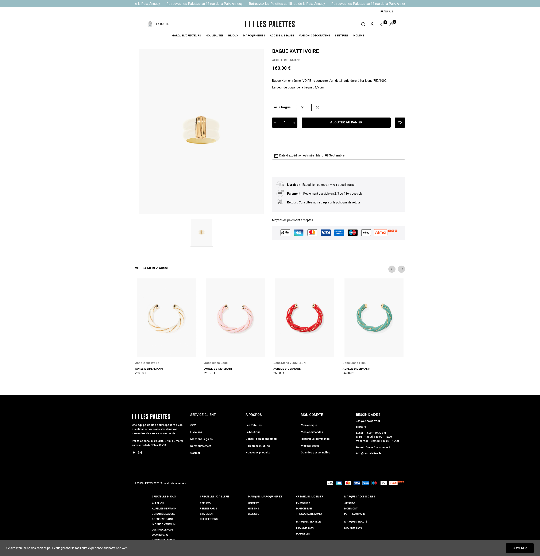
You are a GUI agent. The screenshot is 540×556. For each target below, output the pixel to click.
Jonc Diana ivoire (147, 363)
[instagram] (140, 452)
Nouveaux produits (258, 452)
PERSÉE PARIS (208, 508)
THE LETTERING (208, 519)
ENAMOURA (303, 503)
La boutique (253, 432)
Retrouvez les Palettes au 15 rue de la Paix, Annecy (200, 4)
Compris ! (520, 548)
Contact (195, 452)
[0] (382, 24)
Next (401, 269)
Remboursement (200, 446)
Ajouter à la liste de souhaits (400, 123)
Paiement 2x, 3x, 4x (258, 445)
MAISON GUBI (304, 508)
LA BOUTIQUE (164, 23)
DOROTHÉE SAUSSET (164, 513)
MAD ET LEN (303, 533)
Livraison (196, 432)
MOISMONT (350, 508)
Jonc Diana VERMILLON (289, 363)
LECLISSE (253, 513)
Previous (392, 269)
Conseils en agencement (261, 438)
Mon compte (309, 425)
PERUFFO (205, 503)
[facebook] (134, 452)
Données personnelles (315, 452)
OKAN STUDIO (160, 534)
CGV (193, 425)
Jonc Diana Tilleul (355, 363)
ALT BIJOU (158, 503)
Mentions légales (201, 439)
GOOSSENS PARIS (162, 519)
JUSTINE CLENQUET (163, 529)
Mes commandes (312, 432)
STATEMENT (207, 513)
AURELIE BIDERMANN (286, 60)
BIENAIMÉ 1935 (304, 528)
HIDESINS (253, 508)
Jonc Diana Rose (216, 363)
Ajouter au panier (346, 122)
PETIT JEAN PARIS (355, 513)
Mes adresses (310, 445)
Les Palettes (254, 425)
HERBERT (253, 503)
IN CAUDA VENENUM (164, 524)
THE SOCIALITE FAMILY (309, 513)
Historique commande (315, 438)
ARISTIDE (349, 503)
